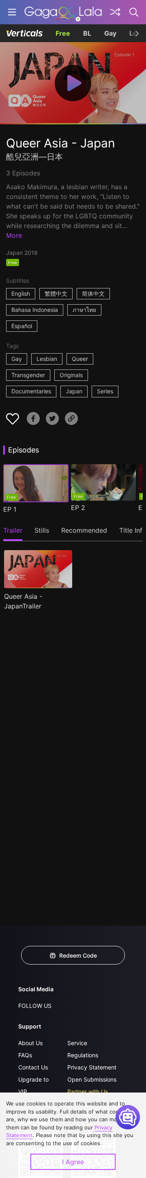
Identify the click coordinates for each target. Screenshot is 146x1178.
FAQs (25, 1055)
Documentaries (31, 391)
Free (63, 33)
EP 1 (9, 509)
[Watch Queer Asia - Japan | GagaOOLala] (63, 12)
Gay (110, 33)
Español (21, 325)
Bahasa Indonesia (34, 309)
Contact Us (33, 1067)
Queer (80, 358)
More (14, 235)
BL (87, 33)
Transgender (28, 374)
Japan (74, 391)
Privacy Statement (91, 1067)
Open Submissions (91, 1079)
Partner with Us (87, 1091)
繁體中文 (56, 293)
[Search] (134, 12)
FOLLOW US (35, 1005)
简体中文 (93, 293)
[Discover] (115, 12)
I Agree (73, 1162)
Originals (71, 374)
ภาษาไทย (84, 309)
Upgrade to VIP (33, 1085)
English (20, 293)
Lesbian (46, 358)
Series (105, 391)
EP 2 (78, 508)
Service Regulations (82, 1048)
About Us (30, 1042)
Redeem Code (78, 955)
